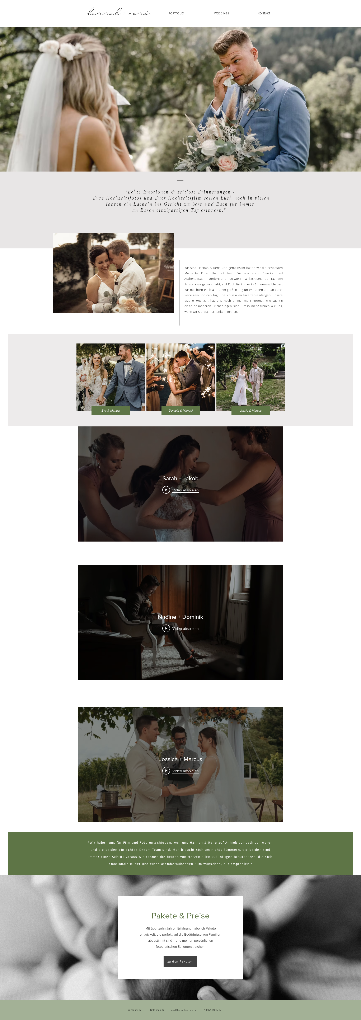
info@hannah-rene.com (183, 1010)
